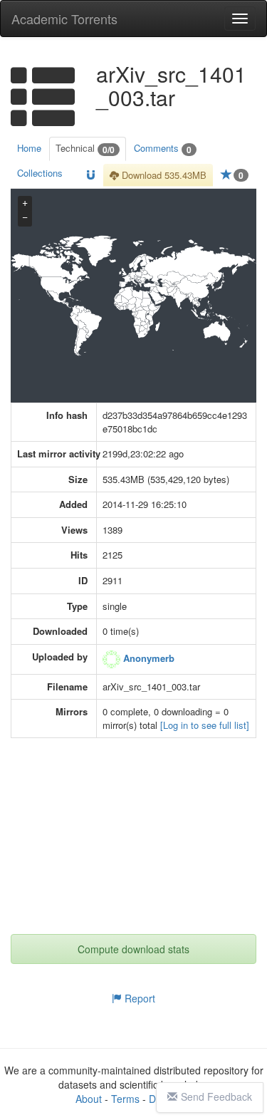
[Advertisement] (135, 845)
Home (29, 148)
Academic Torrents (64, 18)
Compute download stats (133, 949)
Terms (125, 1099)
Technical (85, 148)
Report (138, 998)
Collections (40, 173)
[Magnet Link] (91, 175)
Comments (163, 148)
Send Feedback (216, 1096)
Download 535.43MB (162, 175)
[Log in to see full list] (204, 725)
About (88, 1099)
